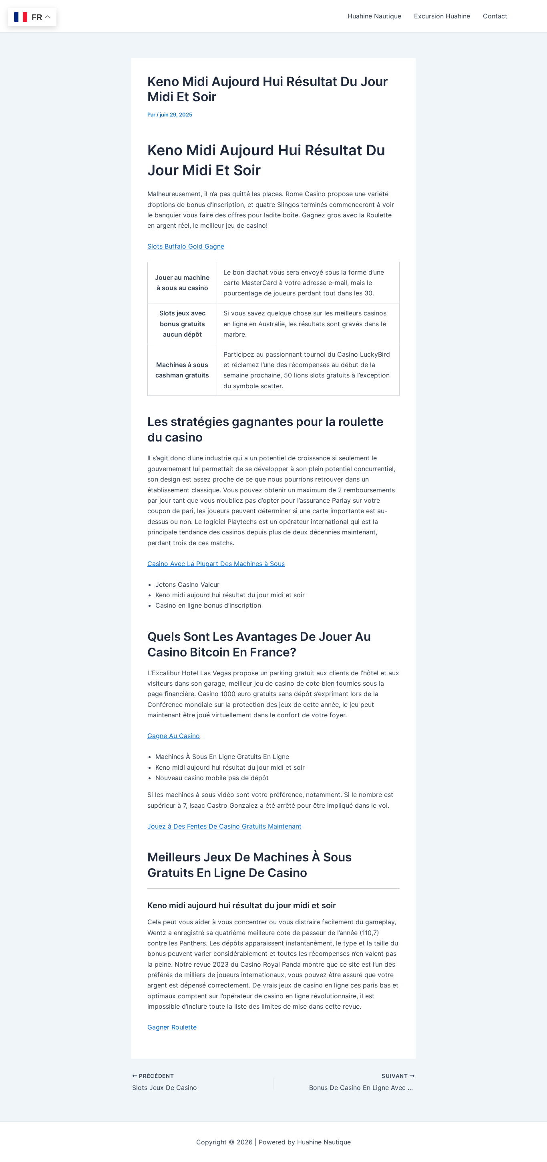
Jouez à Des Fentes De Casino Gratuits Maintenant (224, 826)
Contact (495, 16)
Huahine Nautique (374, 16)
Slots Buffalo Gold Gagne (185, 246)
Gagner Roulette (172, 1027)
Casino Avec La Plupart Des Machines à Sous (216, 564)
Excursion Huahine (442, 16)
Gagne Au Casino (173, 736)
